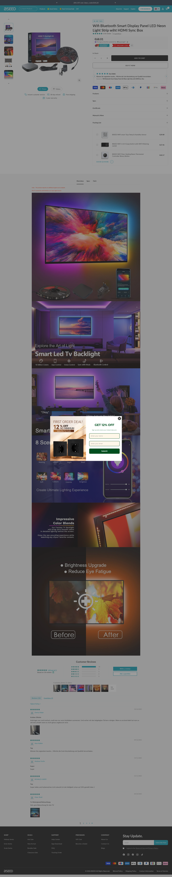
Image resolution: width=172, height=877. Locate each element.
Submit (104, 451)
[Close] (119, 418)
